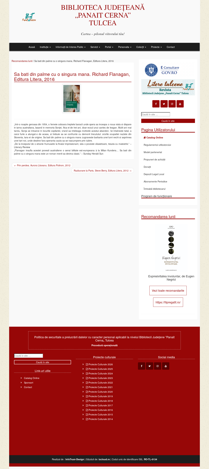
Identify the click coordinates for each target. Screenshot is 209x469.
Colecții (140, 47)
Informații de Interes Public (70, 47)
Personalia (124, 47)
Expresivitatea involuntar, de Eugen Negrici (171, 277)
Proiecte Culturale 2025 (100, 368)
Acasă (32, 47)
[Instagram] (172, 103)
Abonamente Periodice (155, 181)
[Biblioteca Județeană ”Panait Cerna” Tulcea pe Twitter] (164, 103)
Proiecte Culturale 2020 (100, 391)
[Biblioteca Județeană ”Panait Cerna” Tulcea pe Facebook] (156, 103)
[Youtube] (180, 103)
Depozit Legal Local (154, 174)
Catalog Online (31, 378)
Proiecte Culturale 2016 (100, 410)
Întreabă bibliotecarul (154, 188)
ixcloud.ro (104, 459)
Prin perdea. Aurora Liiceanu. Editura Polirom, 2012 (42, 165)
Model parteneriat (153, 152)
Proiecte (155, 47)
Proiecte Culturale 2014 (100, 419)
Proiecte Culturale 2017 (100, 405)
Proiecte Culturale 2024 (100, 373)
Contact (171, 47)
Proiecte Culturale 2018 (100, 400)
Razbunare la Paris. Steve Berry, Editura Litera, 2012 (102, 170)
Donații (147, 166)
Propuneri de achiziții (154, 159)
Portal (108, 47)
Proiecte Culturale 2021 (100, 387)
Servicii (94, 47)
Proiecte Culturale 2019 (100, 396)
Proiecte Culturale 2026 (100, 364)
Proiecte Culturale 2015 (100, 414)
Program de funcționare (156, 196)
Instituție (44, 47)
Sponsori (28, 382)
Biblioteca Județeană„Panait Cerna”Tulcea (103, 14)
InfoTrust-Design (74, 459)
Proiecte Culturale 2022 (100, 382)
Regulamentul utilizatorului (157, 144)
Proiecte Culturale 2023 (100, 378)
